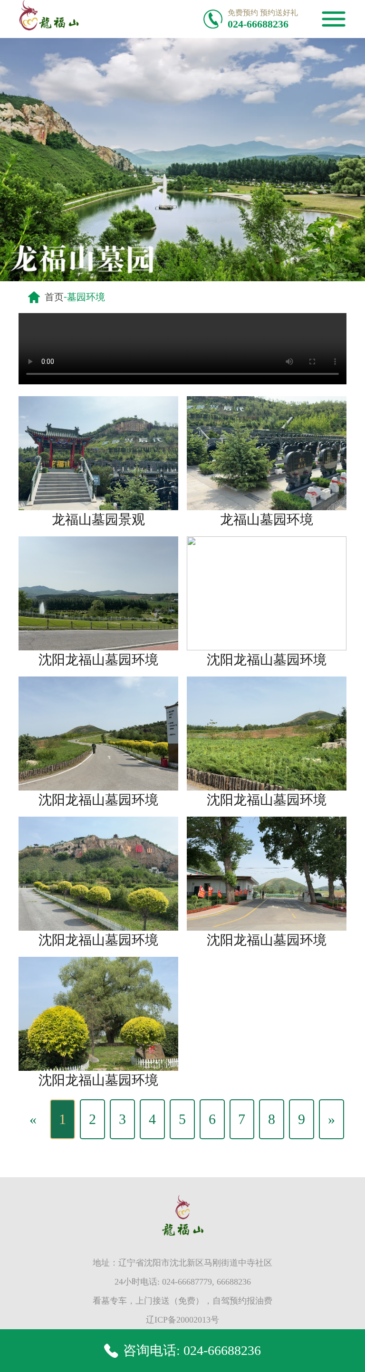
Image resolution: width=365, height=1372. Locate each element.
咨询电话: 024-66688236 (192, 1350)
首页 (54, 297)
